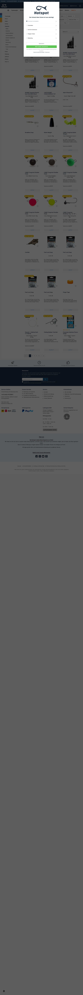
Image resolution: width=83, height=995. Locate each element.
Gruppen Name (31, 33)
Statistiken (30, 25)
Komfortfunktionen (32, 29)
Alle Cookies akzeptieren (41, 46)
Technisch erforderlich (33, 21)
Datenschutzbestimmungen (38, 52)
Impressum (47, 52)
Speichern (41, 43)
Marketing (30, 38)
